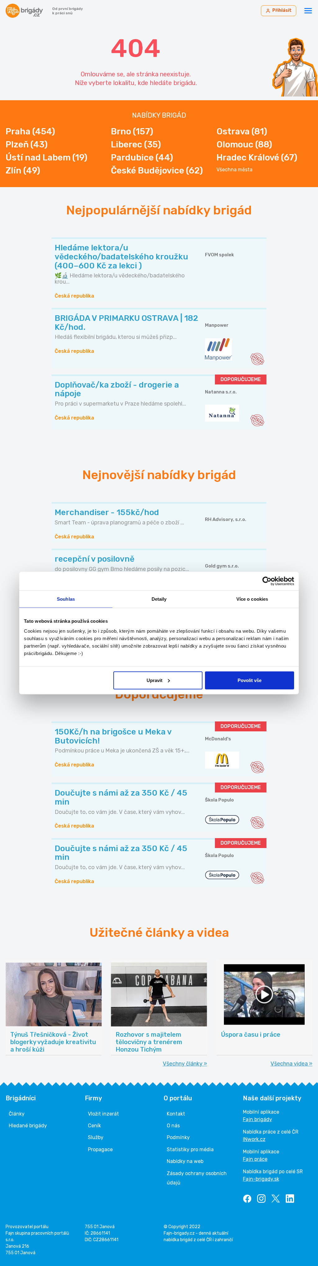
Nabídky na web (185, 1161)
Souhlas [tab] (66, 599)
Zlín (23, 170)
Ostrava (241, 131)
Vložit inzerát (103, 1114)
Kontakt (176, 1114)
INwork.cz (254, 1139)
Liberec (136, 144)
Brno (132, 131)
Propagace (100, 1149)
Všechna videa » (291, 1063)
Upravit (154, 680)
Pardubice (142, 157)
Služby (95, 1137)
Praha (30, 131)
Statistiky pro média (190, 1149)
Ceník (94, 1126)
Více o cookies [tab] (252, 599)
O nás (173, 1126)
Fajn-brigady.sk (261, 1179)
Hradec (256, 157)
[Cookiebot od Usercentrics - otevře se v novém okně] (267, 581)
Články (17, 1114)
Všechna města (234, 169)
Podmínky (178, 1137)
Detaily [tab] (159, 599)
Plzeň (27, 144)
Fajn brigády (257, 1119)
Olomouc (244, 144)
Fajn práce (255, 1159)
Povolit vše (249, 680)
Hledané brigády (28, 1126)
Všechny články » (185, 1063)
